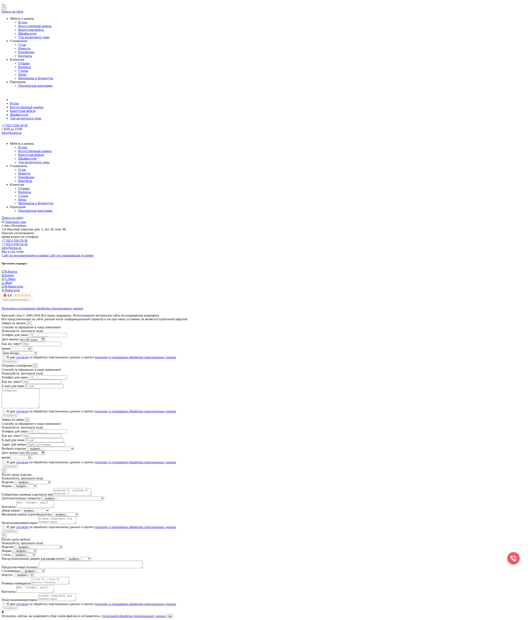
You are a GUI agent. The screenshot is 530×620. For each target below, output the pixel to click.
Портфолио (26, 52)
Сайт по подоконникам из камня (25, 255)
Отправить (10, 361)
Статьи (23, 70)
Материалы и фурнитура (35, 78)
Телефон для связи (15, 335)
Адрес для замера (14, 444)
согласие (22, 357)
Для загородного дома (33, 37)
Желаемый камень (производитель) (26, 514)
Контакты (25, 56)
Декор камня (10, 510)
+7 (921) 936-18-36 (15, 240)
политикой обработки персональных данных (134, 616)
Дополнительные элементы (21, 498)
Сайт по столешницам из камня (71, 255)
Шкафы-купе (27, 33)
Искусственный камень (35, 26)
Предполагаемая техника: (20, 567)
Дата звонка (10, 339)
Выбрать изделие (14, 448)
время (6, 348)
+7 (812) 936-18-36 (15, 244)
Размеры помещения (16, 583)
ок (170, 616)
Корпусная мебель (31, 29)
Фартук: (7, 575)
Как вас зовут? (12, 344)
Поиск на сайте (12, 11)
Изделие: (8, 482)
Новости (24, 48)
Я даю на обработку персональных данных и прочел (91, 357)
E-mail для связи (13, 386)
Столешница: (11, 571)
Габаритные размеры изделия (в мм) (27, 494)
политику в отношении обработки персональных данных (135, 357)
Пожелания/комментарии (19, 523)
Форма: (7, 486)
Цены (22, 74)
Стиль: (6, 554)
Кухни (22, 22)
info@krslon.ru (12, 248)
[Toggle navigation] (3, 4)
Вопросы (24, 67)
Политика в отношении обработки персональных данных (42, 308)
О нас (22, 44)
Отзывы (24, 63)
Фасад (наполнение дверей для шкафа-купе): (33, 558)
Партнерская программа (35, 85)
